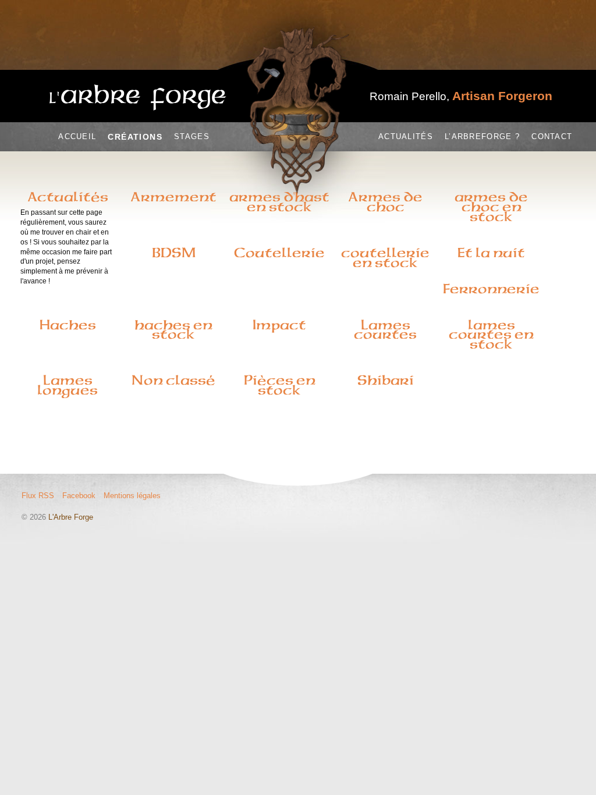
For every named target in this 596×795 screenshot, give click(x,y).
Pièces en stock (279, 385)
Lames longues (67, 385)
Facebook (78, 495)
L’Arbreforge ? (482, 136)
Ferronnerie (491, 289)
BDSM (174, 252)
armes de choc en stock (491, 207)
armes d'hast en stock (279, 202)
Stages (192, 136)
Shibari (385, 380)
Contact (551, 136)
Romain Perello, (461, 96)
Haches (68, 325)
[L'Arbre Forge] (137, 97)
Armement (173, 197)
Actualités (405, 136)
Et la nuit (491, 252)
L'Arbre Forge (70, 517)
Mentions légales (132, 495)
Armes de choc (385, 202)
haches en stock (173, 330)
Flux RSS (38, 495)
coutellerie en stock (385, 257)
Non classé (173, 380)
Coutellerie (279, 252)
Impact (279, 325)
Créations (135, 136)
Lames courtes (385, 330)
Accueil (77, 136)
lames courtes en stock (491, 335)
